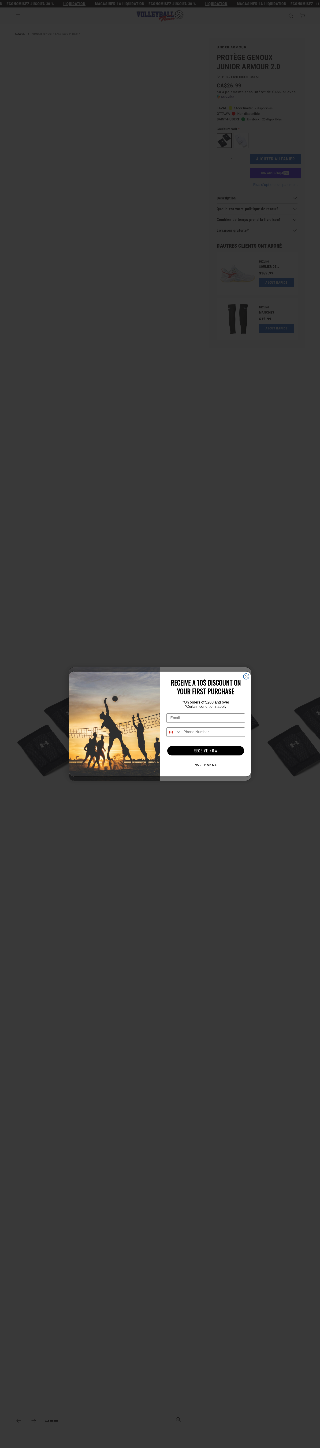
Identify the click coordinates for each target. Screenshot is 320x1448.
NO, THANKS (206, 764)
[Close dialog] (246, 676)
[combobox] (174, 732)
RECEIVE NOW (206, 751)
